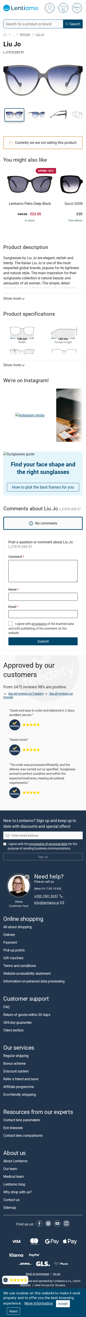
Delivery (9, 934)
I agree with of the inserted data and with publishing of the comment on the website (41, 628)
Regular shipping (16, 1055)
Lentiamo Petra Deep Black (30, 204)
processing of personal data (48, 844)
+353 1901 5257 (46, 896)
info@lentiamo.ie (46, 902)
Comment (16, 556)
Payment (10, 942)
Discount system (15, 1071)
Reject (13, 1311)
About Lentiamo (15, 1161)
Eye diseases (13, 1127)
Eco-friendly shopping (19, 1094)
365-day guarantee (17, 1022)
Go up (56, 1274)
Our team (10, 1168)
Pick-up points (14, 950)
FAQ (6, 1006)
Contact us (11, 1200)
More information (38, 1303)
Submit (43, 641)
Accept (63, 1303)
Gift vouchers (13, 958)
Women (25, 34)
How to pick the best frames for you (43, 487)
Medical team (13, 1176)
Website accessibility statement (27, 973)
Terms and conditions (19, 965)
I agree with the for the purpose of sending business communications (42, 846)
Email (13, 607)
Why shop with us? (17, 1192)
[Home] (5, 34)
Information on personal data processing (34, 981)
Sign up (43, 857)
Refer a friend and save (20, 1078)
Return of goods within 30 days (26, 1014)
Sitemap (9, 1207)
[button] (14, 114)
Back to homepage (37, 1274)
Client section (13, 1030)
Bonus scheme (14, 1063)
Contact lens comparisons (23, 1135)
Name (13, 589)
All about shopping (17, 927)
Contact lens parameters (21, 1119)
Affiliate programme (18, 1086)
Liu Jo (40, 34)
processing (39, 624)
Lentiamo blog (14, 1184)
